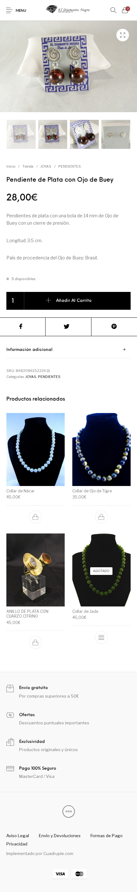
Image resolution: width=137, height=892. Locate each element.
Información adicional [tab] (29, 350)
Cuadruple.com (58, 853)
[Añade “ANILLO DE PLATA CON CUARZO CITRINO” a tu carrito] (35, 642)
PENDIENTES (69, 166)
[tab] (68, 349)
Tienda (27, 166)
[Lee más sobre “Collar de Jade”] (101, 637)
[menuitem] (17, 835)
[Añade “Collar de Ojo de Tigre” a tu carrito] (101, 517)
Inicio (10, 166)
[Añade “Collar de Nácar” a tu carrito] (35, 517)
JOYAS (45, 166)
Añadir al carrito (73, 301)
